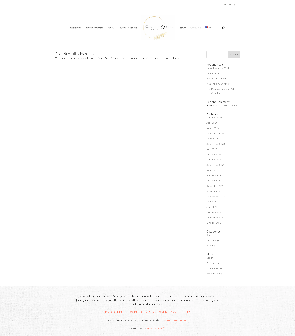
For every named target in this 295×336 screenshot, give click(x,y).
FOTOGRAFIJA (133, 312)
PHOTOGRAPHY (94, 27)
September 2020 (215, 196)
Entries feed (213, 263)
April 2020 (211, 207)
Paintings (211, 245)
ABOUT (112, 27)
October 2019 (213, 222)
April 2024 (211, 122)
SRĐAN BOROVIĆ (155, 328)
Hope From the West (217, 68)
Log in (209, 257)
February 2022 (214, 159)
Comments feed (215, 268)
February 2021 (214, 175)
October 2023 (214, 138)
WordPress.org (214, 273)
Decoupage (212, 240)
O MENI (163, 312)
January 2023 (213, 154)
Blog (208, 235)
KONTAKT (186, 312)
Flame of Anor (214, 73)
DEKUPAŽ (150, 312)
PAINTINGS (76, 27)
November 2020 (215, 191)
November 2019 (215, 217)
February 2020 (214, 212)
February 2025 (214, 117)
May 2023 (211, 149)
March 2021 (212, 170)
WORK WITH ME (128, 27)
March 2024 (212, 128)
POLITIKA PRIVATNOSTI (175, 320)
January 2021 (213, 180)
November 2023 (215, 133)
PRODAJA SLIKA (113, 312)
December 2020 (215, 186)
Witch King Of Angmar (218, 83)
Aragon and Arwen (216, 78)
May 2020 (211, 201)
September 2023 (215, 144)
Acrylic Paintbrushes (226, 105)
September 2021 (215, 165)
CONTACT (195, 27)
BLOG (183, 27)
